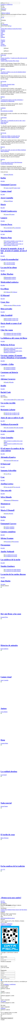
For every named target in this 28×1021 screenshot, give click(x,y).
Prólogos (3, 69)
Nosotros (3, 30)
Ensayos (3, 147)
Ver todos (3, 395)
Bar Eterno (19, 28)
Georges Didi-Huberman (7, 163)
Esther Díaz (3, 123)
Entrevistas (3, 55)
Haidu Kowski (4, 73)
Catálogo (3, 31)
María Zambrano (5, 151)
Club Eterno (4, 117)
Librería (3, 28)
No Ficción (3, 81)
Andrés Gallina (4, 60)
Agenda (14, 28)
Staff (2, 33)
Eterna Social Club (16, 909)
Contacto (3, 911)
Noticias (3, 96)
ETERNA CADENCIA (7, 4)
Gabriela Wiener (15, 137)
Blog (6, 28)
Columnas (3, 108)
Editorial (10, 28)
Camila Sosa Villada (6, 137)
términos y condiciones (10, 984)
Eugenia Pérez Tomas (13, 60)
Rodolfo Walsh (4, 85)
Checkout (3, 1008)
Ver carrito (3, 1001)
